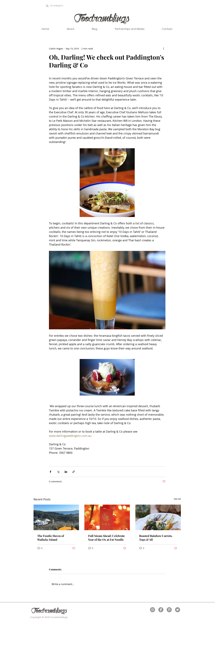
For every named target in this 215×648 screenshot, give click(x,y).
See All (177, 498)
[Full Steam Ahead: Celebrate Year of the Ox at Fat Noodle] (107, 517)
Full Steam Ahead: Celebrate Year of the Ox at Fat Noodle (106, 537)
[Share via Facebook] (50, 471)
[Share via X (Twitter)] (58, 471)
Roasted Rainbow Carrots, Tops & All (156, 537)
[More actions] (163, 48)
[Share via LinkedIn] (65, 471)
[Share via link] (73, 471)
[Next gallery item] (162, 290)
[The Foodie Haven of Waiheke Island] (56, 517)
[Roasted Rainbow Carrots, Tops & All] (158, 517)
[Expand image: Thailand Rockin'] (107, 290)
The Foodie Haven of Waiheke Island (50, 537)
